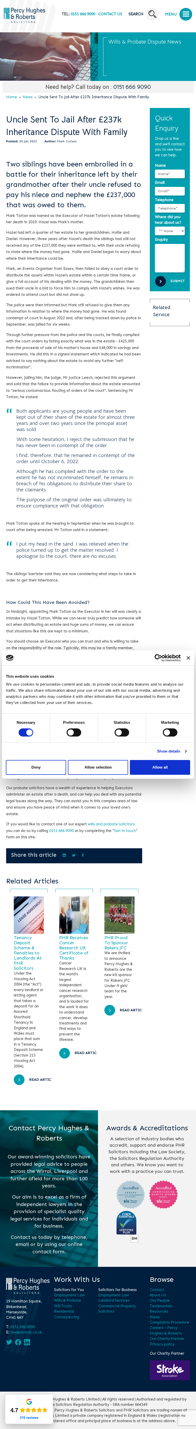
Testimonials (161, 1306)
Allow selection (98, 767)
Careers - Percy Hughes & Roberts (166, 1330)
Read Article (42, 1079)
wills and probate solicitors (111, 824)
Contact (157, 1289)
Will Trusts (63, 1306)
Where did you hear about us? (168, 220)
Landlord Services (114, 1300)
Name (160, 165)
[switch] (74, 732)
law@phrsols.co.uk (26, 1332)
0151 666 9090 (83, 14)
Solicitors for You (69, 1289)
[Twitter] (74, 855)
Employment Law (69, 1295)
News (28, 97)
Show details (168, 751)
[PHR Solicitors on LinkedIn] (27, 1342)
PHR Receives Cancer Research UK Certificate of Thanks (74, 948)
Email (160, 182)
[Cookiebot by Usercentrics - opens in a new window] (158, 658)
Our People (160, 1300)
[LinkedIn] (64, 855)
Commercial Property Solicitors (117, 1309)
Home (11, 97)
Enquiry (161, 239)
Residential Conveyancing (66, 1314)
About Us (158, 1295)
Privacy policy (162, 1344)
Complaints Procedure (169, 1322)
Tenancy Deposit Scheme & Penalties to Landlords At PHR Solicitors (28, 953)
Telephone (164, 200)
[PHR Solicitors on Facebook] (18, 1342)
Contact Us (110, 14)
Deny (36, 767)
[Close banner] (188, 658)
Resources (159, 1311)
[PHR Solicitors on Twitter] (9, 1341)
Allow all (160, 767)
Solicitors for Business (117, 1289)
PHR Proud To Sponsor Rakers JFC (116, 943)
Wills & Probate (67, 1300)
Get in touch (125, 830)
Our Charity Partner (167, 1338)
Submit (177, 281)
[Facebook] (83, 855)
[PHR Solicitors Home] (24, 21)
